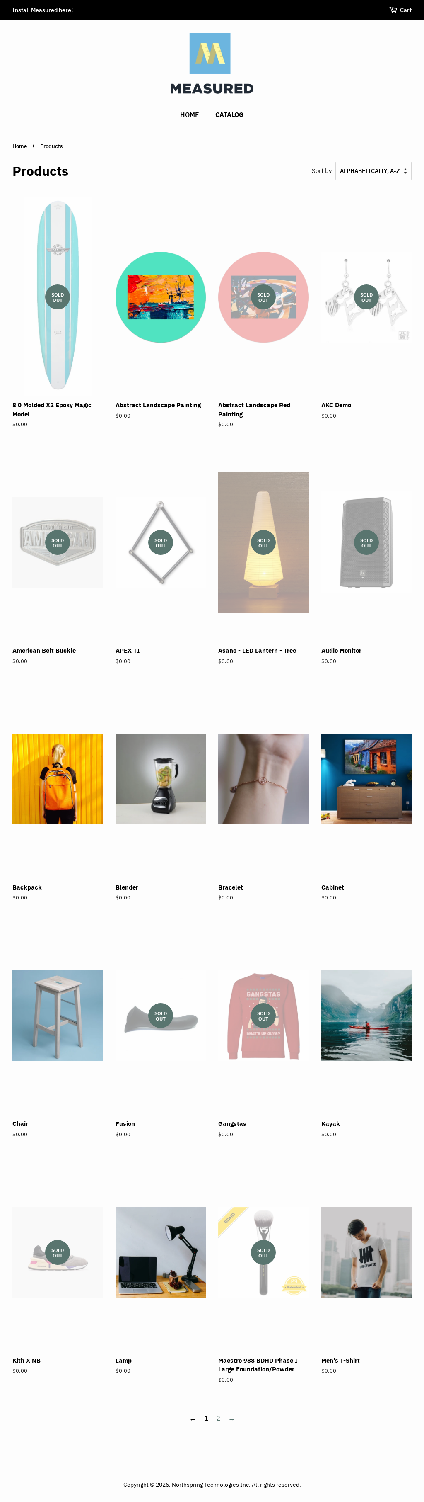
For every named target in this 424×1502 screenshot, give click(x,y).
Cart (406, 10)
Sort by (322, 170)
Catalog (229, 114)
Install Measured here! (42, 10)
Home (189, 114)
